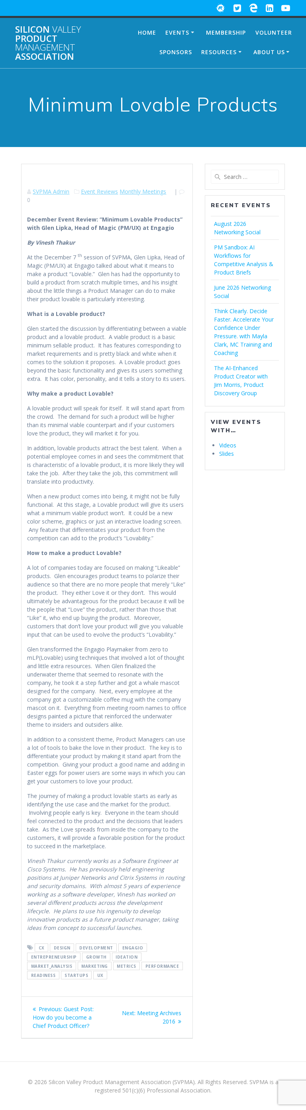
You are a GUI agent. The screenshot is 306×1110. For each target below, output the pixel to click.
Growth (96, 957)
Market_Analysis (52, 966)
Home (147, 32)
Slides (226, 453)
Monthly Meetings (143, 191)
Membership (226, 32)
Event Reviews (99, 191)
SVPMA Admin (51, 191)
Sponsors (175, 52)
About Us (269, 52)
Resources (219, 52)
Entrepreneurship (54, 957)
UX (100, 975)
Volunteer (273, 32)
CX (42, 948)
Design (62, 948)
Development (96, 948)
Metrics (126, 966)
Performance (162, 966)
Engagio (132, 948)
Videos (227, 445)
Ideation (126, 957)
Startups (76, 975)
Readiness (43, 975)
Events (177, 32)
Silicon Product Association (48, 43)
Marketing (94, 966)
